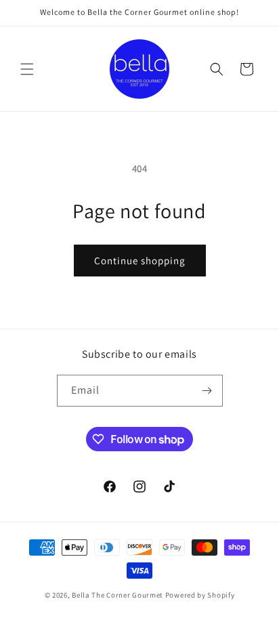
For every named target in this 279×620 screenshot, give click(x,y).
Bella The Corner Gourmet (117, 595)
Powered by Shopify (200, 595)
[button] (27, 69)
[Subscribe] (207, 391)
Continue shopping (140, 260)
